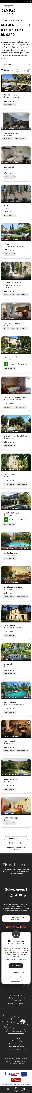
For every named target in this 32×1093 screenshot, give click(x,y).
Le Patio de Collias (11, 513)
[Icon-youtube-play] (20, 895)
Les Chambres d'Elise (13, 587)
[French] (16, 927)
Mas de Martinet (10, 779)
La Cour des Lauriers (12, 282)
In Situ (6, 205)
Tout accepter (16, 965)
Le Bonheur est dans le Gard (15, 436)
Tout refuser (15, 979)
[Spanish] (25, 927)
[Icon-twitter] (16, 895)
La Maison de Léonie (12, 357)
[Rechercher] (19, 64)
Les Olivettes (9, 664)
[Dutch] (11, 927)
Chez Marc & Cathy (11, 133)
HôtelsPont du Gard (16, 843)
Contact (24, 1059)
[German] (18, 927)
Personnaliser (16, 972)
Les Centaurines (10, 553)
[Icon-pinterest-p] (25, 895)
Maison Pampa (10, 702)
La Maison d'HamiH (12, 323)
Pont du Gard (17, 21)
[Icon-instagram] (11, 895)
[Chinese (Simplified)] (9, 927)
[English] (14, 927)
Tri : (17, 70)
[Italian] (20, 927)
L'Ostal (6, 244)
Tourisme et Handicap (12, 1059)
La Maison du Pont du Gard (15, 397)
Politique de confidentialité (16, 959)
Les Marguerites (10, 625)
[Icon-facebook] (7, 895)
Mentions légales (21, 1061)
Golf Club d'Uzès (10, 167)
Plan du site (9, 1061)
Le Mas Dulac (9, 474)
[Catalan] (7, 927)
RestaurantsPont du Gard (16, 838)
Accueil (4, 21)
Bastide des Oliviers (12, 95)
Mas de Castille (10, 741)
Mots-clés (7, 64)
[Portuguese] (23, 927)
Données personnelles (16, 1063)
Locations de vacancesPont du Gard (16, 849)
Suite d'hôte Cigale (11, 818)
